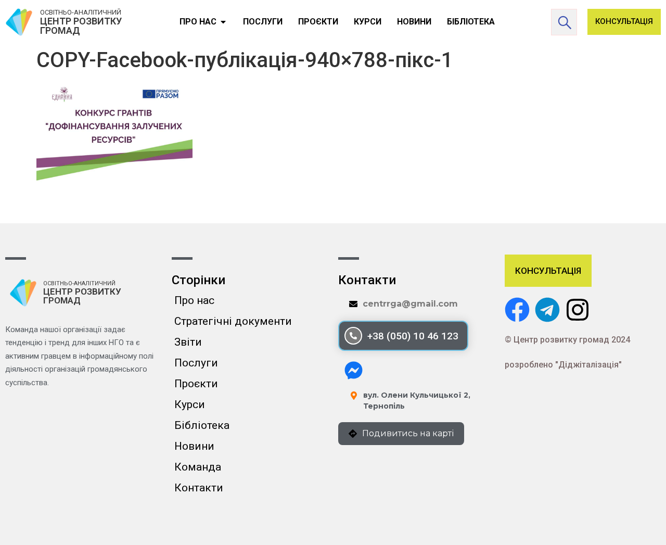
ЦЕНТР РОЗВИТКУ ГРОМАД (81, 26)
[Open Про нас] (223, 22)
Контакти (198, 487)
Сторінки (198, 280)
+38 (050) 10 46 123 (412, 336)
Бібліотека (201, 425)
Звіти (188, 342)
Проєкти (196, 383)
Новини (194, 446)
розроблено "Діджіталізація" (563, 365)
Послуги (196, 363)
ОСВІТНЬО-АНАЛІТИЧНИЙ (80, 12)
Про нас (194, 300)
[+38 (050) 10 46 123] (353, 336)
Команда (197, 467)
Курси (189, 404)
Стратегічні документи (233, 321)
